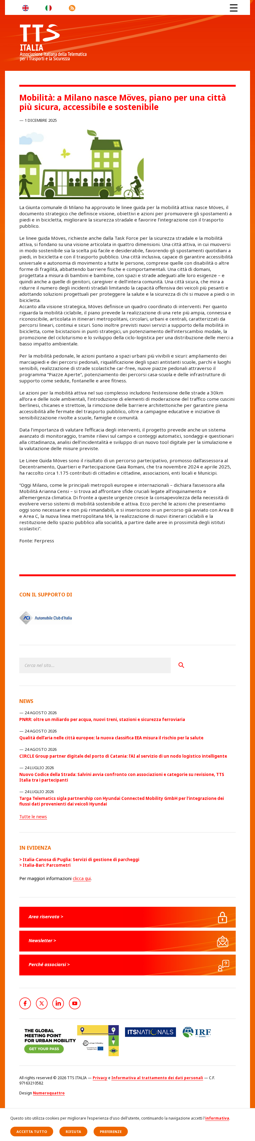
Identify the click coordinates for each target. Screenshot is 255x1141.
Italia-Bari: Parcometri (47, 865)
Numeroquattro (49, 1093)
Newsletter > (42, 940)
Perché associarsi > (49, 964)
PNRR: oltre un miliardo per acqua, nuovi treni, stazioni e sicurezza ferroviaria (102, 719)
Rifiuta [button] (73, 1131)
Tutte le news (33, 816)
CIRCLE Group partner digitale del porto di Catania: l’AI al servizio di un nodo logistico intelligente (123, 756)
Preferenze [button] (111, 1131)
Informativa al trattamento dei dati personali (157, 1077)
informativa (217, 1118)
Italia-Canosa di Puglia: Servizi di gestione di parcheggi (81, 859)
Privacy (100, 1077)
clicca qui (82, 878)
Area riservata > (46, 916)
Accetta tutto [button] (31, 1131)
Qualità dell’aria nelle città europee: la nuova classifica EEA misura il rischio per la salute (111, 738)
